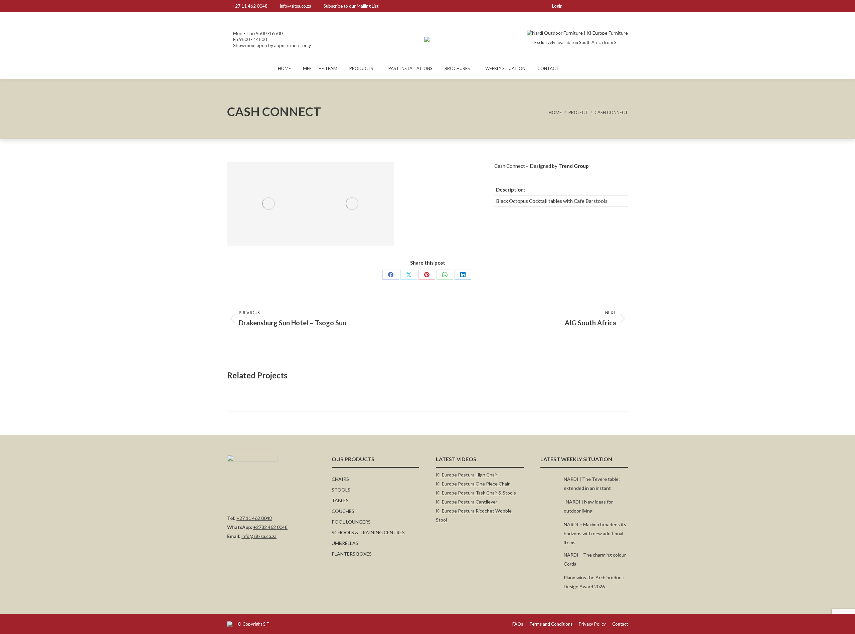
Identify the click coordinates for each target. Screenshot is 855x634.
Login (557, 6)
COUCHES (343, 511)
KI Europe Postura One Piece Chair (473, 484)
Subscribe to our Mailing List (351, 6)
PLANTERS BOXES (352, 554)
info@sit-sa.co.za (259, 536)
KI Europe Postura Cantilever (466, 502)
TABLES (340, 500)
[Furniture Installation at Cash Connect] (269, 204)
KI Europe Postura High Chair (466, 475)
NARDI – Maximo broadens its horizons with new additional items (595, 533)
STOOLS (341, 490)
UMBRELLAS (345, 543)
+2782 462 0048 (270, 527)
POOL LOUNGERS (351, 522)
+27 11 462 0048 (250, 6)
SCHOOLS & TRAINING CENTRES (368, 532)
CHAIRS (340, 479)
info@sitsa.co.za (295, 6)
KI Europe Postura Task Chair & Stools (476, 493)
